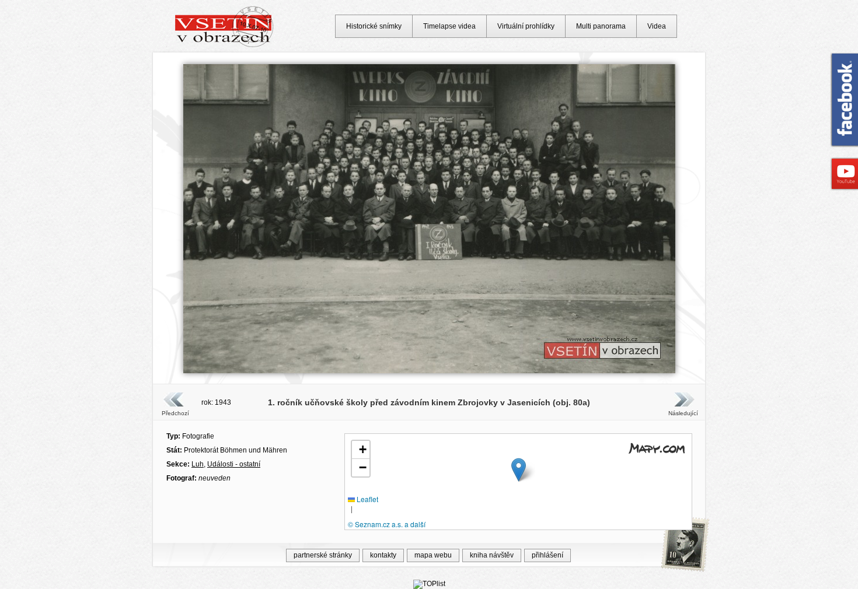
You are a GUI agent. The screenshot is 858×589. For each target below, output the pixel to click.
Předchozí (175, 413)
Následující (682, 413)
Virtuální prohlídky (525, 26)
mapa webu (433, 555)
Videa (656, 26)
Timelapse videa (449, 26)
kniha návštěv (492, 555)
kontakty (383, 555)
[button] (518, 470)
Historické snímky (374, 26)
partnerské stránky (323, 555)
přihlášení (547, 555)
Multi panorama (601, 26)
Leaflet (366, 499)
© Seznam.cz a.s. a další (386, 524)
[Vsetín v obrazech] (224, 45)
